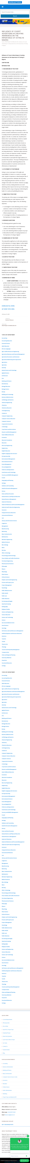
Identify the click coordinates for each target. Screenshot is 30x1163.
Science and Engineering (7, 612)
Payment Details (6, 1049)
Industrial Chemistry (6, 502)
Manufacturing (5, 528)
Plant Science (5, 574)
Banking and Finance (6, 381)
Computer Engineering (7, 416)
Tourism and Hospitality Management (10, 649)
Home (3, 42)
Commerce (4, 413)
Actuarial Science (6, 343)
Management (5, 526)
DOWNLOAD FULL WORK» (8, 306)
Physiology (4, 571)
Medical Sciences (6, 542)
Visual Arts (4, 660)
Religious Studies (6, 609)
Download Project (6, 1033)
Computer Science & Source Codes (10, 1077)
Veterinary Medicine (6, 657)
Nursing (4, 550)
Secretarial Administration (8, 622)
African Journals (6, 1023)
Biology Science (5, 389)
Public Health (5, 593)
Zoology (4, 665)
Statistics (4, 636)
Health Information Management (9, 488)
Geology (4, 483)
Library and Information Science (9, 520)
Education (5, 1083)
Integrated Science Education (9, 512)
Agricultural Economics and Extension (10, 357)
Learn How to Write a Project (9, 1039)
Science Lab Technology (7, 617)
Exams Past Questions (7, 1036)
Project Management (7, 585)
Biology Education (6, 386)
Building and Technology (7, 394)
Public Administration (7, 590)
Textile (3, 641)
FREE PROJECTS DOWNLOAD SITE (11, 42)
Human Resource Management (9, 499)
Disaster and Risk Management (9, 432)
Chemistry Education (7, 408)
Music (3, 547)
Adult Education (5, 346)
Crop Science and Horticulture (9, 429)
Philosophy (4, 566)
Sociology (4, 628)
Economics (5, 1080)
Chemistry (4, 405)
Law (3, 518)
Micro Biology (5, 545)
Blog (4, 1053)
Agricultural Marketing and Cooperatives (11, 359)
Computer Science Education (8, 418)
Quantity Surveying (6, 604)
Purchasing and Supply (7, 601)
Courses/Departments (7, 1019)
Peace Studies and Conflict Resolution (10, 558)
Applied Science (5, 373)
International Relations (7, 515)
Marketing (4, 531)
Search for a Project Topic (8, 1029)
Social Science (5, 625)
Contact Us (5, 1046)
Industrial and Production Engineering (11, 507)
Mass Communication (7, 534)
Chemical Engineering (7, 402)
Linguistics (4, 523)
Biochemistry (5, 383)
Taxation (4, 638)
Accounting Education (7, 340)
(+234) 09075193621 (11, 1112)
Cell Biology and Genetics (8, 399)
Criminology (4, 426)
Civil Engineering (6, 410)
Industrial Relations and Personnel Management (13, 504)
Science (3, 620)
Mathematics (5, 536)
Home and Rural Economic (8, 493)
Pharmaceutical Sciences (8, 563)
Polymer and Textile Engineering (9, 579)
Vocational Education (7, 663)
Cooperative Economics (7, 424)
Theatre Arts (5, 644)
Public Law (4, 596)
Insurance (4, 510)
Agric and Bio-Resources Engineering (10, 351)
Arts (3, 378)
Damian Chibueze (9, 320)
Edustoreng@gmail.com (10, 1114)
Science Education (6, 614)
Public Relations (5, 598)
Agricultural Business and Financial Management (13, 354)
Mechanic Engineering (7, 539)
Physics (3, 569)
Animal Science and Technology (9, 370)
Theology (4, 647)
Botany (3, 391)
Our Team (5, 1043)
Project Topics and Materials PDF (9, 1097)
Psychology (4, 587)
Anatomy (4, 367)
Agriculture (4, 362)
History (3, 491)
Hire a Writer (5, 1026)
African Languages (6, 348)
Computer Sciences (6, 421)
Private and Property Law (8, 582)
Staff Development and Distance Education (12, 633)
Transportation (5, 652)
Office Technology (6, 553)
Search (15, 16)
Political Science (5, 577)
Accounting (4, 338)
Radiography (5, 606)
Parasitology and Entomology (9, 555)
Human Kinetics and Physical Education (11, 496)
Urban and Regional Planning (8, 655)
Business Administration (7, 397)
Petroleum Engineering (7, 561)
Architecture (5, 375)
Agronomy (4, 365)
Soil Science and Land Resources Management (12, 630)
